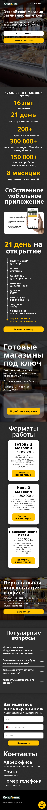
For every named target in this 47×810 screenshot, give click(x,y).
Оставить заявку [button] (23, 33)
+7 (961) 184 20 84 (12, 785)
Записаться (23, 743)
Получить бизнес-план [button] (23, 40)
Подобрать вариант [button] (23, 411)
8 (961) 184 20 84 (34, 4)
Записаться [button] (23, 611)
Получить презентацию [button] (23, 473)
